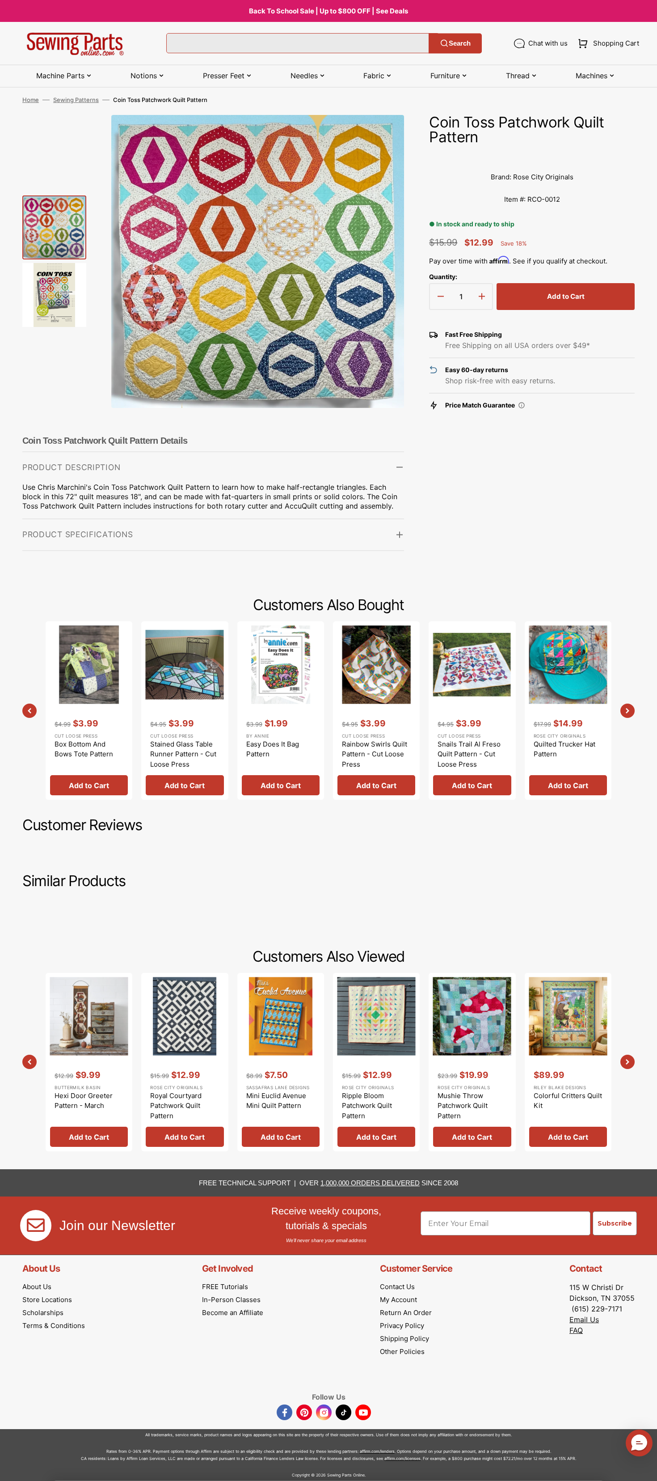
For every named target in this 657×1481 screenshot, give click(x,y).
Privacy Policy (402, 1325)
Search (460, 43)
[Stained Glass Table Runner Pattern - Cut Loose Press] (184, 710)
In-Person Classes (231, 1299)
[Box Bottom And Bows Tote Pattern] (89, 710)
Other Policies (402, 1351)
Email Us (584, 1319)
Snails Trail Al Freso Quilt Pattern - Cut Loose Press (469, 754)
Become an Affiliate (232, 1312)
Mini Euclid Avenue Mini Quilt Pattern (276, 1100)
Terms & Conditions (53, 1325)
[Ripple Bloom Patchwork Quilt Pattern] (376, 1062)
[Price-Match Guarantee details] (521, 405)
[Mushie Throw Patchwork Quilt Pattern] (472, 1062)
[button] (607, 43)
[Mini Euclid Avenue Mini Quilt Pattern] (280, 1062)
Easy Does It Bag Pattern (272, 749)
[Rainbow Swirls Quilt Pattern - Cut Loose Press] (376, 710)
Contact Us (397, 1286)
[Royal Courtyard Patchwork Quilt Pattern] (184, 1062)
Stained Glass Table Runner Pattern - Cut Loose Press (183, 754)
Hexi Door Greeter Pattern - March (84, 1100)
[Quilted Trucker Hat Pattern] (568, 710)
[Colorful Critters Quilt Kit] (568, 1062)
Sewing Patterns (76, 99)
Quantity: (443, 276)
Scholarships (42, 1312)
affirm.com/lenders (377, 1451)
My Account (398, 1299)
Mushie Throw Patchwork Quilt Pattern (463, 1105)
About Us (36, 1286)
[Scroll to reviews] (532, 157)
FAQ (576, 1330)
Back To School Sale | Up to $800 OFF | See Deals (328, 11)
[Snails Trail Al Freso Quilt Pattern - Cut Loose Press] (472, 710)
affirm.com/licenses (402, 1458)
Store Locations (47, 1299)
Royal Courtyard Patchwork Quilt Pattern (176, 1105)
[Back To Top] (644, 1468)
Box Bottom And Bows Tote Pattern (84, 749)
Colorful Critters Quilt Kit (568, 1100)
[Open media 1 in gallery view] (384, 135)
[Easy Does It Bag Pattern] (280, 710)
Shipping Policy (404, 1338)
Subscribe (615, 1223)
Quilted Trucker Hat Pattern (564, 749)
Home (30, 99)
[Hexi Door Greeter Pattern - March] (89, 1062)
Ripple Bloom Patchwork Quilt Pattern (367, 1105)
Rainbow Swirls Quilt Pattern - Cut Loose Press (374, 754)
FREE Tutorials (225, 1286)
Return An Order (406, 1312)
